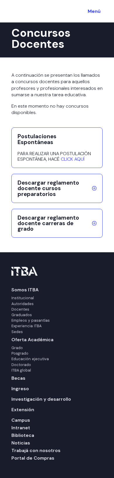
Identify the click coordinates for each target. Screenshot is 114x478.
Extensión (22, 410)
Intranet (20, 428)
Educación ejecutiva (30, 358)
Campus (20, 420)
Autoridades (22, 303)
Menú (94, 11)
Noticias (20, 443)
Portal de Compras (32, 458)
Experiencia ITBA (26, 325)
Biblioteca (22, 435)
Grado (17, 347)
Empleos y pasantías (30, 320)
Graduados (21, 314)
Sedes (17, 331)
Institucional (22, 297)
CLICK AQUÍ (72, 159)
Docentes (20, 309)
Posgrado (19, 353)
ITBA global (21, 370)
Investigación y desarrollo (41, 399)
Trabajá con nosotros (36, 450)
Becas (18, 378)
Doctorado (21, 364)
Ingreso (20, 389)
